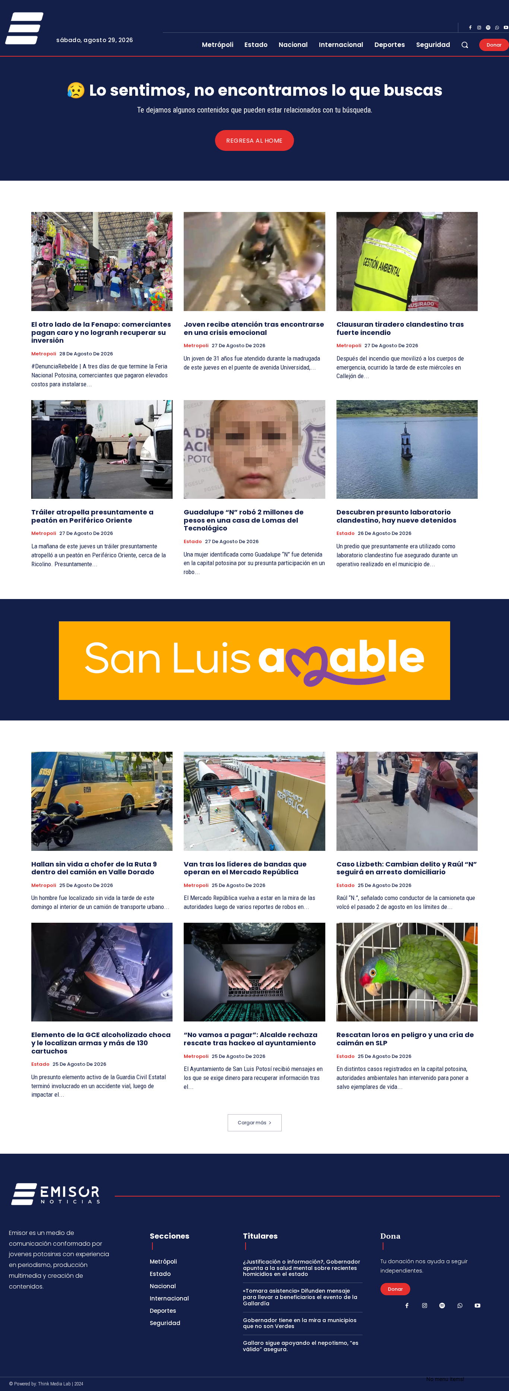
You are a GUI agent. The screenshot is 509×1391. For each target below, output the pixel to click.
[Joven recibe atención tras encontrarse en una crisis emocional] (254, 261)
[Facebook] (470, 27)
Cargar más (252, 1122)
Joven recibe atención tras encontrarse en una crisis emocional (254, 328)
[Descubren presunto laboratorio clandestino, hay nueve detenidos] (407, 449)
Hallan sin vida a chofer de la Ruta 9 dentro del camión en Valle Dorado (94, 868)
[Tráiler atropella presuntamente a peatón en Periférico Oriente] (102, 449)
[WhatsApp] (497, 27)
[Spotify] (488, 27)
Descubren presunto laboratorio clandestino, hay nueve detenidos (396, 516)
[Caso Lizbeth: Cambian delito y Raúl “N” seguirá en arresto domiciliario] (407, 801)
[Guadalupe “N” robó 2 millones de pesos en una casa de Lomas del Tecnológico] (254, 449)
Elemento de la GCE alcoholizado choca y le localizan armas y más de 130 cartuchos (101, 1042)
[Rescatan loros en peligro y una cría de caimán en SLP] (407, 972)
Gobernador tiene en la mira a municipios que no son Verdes (300, 1323)
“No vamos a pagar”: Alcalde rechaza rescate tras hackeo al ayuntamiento (250, 1039)
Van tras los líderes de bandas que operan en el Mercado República (245, 868)
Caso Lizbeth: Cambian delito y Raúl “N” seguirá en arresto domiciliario (406, 868)
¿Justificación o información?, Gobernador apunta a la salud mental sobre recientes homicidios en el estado (301, 1268)
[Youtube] (478, 1306)
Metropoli (43, 354)
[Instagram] (479, 27)
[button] (465, 45)
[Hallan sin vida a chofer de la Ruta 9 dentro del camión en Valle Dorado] (102, 801)
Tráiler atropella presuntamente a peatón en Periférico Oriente (92, 516)
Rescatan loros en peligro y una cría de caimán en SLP (405, 1039)
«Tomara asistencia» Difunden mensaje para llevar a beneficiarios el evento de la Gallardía (300, 1297)
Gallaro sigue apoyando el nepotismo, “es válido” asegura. (300, 1346)
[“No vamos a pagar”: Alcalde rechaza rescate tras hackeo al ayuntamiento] (254, 972)
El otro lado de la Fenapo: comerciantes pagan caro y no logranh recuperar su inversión (101, 332)
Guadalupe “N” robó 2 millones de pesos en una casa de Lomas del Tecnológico (244, 520)
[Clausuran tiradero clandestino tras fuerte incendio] (407, 261)
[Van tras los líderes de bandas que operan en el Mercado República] (254, 801)
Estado (193, 542)
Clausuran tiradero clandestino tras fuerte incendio (400, 328)
